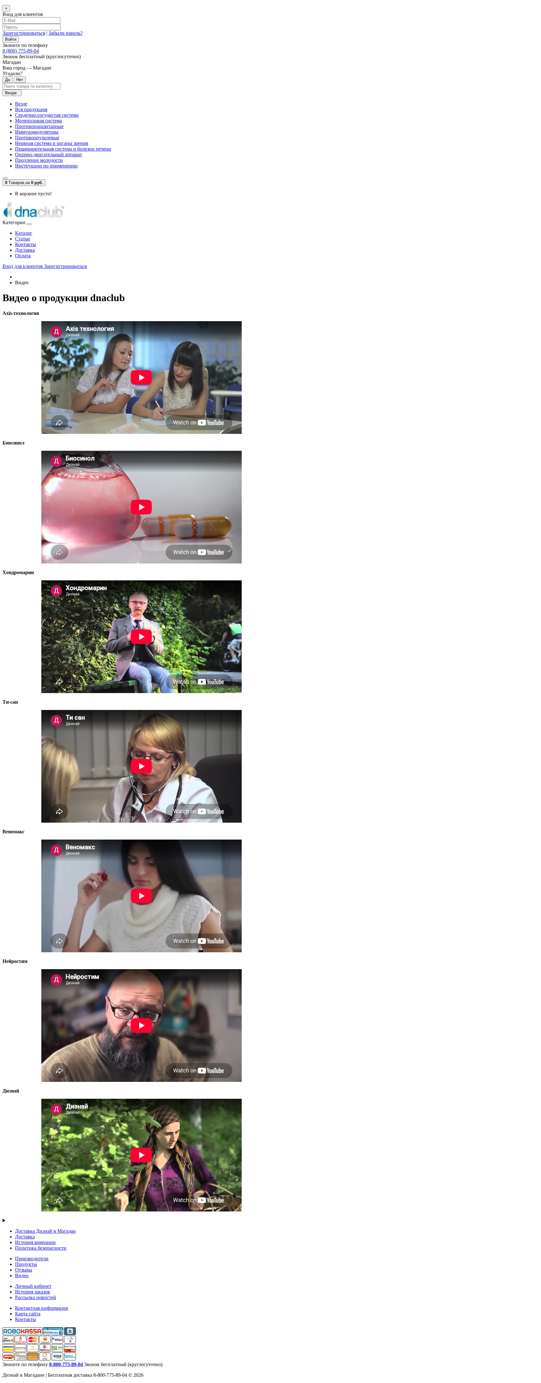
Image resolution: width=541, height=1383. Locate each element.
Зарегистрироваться (24, 33)
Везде (21, 103)
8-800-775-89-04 (66, 1364)
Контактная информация (41, 1308)
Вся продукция (31, 109)
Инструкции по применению (46, 165)
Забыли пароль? (66, 33)
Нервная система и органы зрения (51, 143)
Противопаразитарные (39, 126)
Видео (21, 1275)
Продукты (26, 1264)
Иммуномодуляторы (37, 132)
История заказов (32, 1291)
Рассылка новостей (35, 1297)
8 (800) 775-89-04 (21, 51)
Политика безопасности (40, 1248)
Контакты (25, 244)
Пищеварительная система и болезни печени (63, 149)
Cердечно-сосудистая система (47, 115)
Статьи (22, 238)
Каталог (23, 233)
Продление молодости (39, 160)
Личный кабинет (33, 1286)
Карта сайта (27, 1313)
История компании (35, 1242)
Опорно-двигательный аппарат (48, 154)
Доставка (25, 250)
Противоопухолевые (37, 137)
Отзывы (23, 1269)
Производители (32, 1258)
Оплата (23, 255)
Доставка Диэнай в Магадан (45, 1231)
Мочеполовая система (38, 120)
